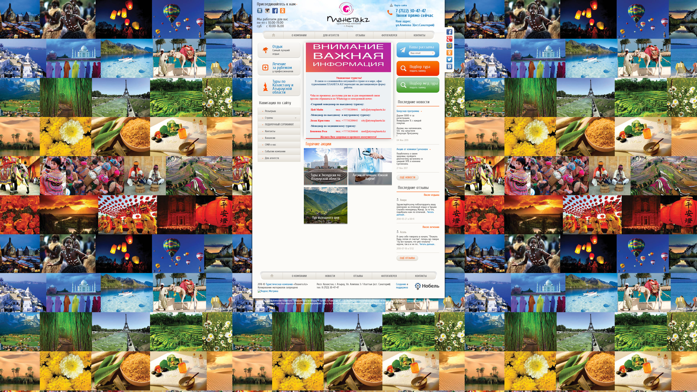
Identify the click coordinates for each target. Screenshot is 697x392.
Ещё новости (407, 177)
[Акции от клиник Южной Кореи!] (370, 183)
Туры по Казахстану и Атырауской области (282, 87)
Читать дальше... (427, 244)
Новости (330, 276)
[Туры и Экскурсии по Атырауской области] (325, 183)
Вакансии (270, 138)
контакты (397, 303)
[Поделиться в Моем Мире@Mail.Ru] (449, 46)
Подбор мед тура (424, 84)
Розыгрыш (270, 111)
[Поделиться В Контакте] (449, 66)
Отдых (281, 50)
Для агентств (331, 35)
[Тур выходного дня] (325, 222)
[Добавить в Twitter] (449, 59)
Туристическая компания (279, 284)
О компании (299, 35)
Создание (401, 284)
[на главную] (272, 276)
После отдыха (431, 195)
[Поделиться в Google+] (449, 39)
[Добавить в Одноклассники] (449, 53)
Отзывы (360, 35)
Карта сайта (400, 5)
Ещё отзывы (407, 258)
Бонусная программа (408, 111)
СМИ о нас (270, 144)
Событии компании (275, 151)
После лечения (431, 227)
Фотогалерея (389, 35)
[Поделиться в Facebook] (449, 32)
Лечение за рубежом (282, 67)
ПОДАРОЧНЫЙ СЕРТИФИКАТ (279, 124)
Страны (269, 117)
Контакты (419, 35)
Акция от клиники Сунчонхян (412, 149)
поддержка (402, 287)
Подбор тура (420, 67)
